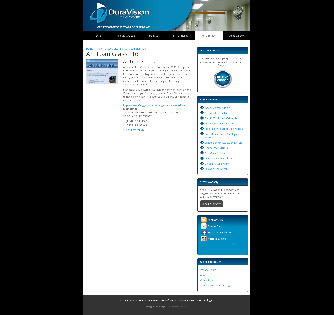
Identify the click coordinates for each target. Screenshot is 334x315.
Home (97, 35)
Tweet (233, 243)
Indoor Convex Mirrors (217, 107)
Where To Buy (103, 48)
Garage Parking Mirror (217, 163)
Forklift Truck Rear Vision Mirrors (223, 118)
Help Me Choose (125, 35)
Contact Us (206, 280)
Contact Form (236, 35)
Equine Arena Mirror (216, 168)
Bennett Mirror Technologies (216, 285)
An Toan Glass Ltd (135, 48)
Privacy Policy (208, 269)
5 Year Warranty (211, 203)
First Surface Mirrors (216, 148)
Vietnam (118, 48)
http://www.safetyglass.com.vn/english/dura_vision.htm (154, 105)
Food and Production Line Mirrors (224, 128)
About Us (153, 35)
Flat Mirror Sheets (215, 153)
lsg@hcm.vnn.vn (135, 129)
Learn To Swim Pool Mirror (220, 158)
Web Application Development (157, 307)
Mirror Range (180, 35)
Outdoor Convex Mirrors (218, 113)
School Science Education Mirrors (223, 142)
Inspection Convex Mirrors (219, 123)
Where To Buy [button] (207, 35)
